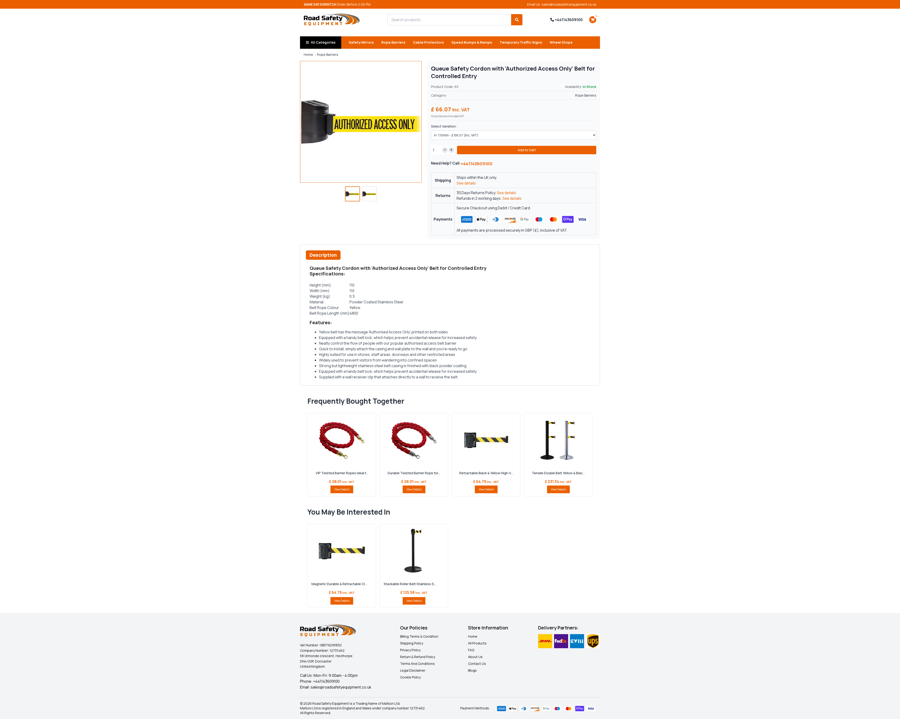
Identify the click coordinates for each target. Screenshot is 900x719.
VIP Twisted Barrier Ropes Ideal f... (342, 473)
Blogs (472, 670)
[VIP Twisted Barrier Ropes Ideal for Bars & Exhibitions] (341, 440)
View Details (341, 489)
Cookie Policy (410, 677)
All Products (477, 643)
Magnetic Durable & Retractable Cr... (339, 584)
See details (466, 183)
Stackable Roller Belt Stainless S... (410, 584)
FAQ (471, 650)
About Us (475, 657)
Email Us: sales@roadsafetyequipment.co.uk (561, 4)
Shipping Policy (411, 643)
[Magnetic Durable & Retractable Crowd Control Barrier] (341, 551)
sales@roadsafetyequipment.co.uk (341, 687)
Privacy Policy (410, 650)
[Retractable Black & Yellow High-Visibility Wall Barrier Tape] (486, 440)
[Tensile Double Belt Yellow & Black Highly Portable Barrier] (558, 440)
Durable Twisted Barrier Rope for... (414, 473)
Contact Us (477, 663)
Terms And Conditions (417, 663)
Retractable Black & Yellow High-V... (486, 473)
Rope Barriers (393, 42)
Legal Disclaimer (412, 670)
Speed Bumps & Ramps (471, 42)
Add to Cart (527, 150)
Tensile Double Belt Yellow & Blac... (558, 473)
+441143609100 (568, 19)
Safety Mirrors (361, 42)
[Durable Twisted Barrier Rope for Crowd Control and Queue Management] (413, 440)
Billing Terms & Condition (419, 636)
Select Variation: (444, 126)
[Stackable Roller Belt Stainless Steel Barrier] (413, 551)
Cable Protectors (428, 42)
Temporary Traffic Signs (521, 42)
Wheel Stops (561, 42)
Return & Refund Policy (417, 657)
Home (308, 54)
